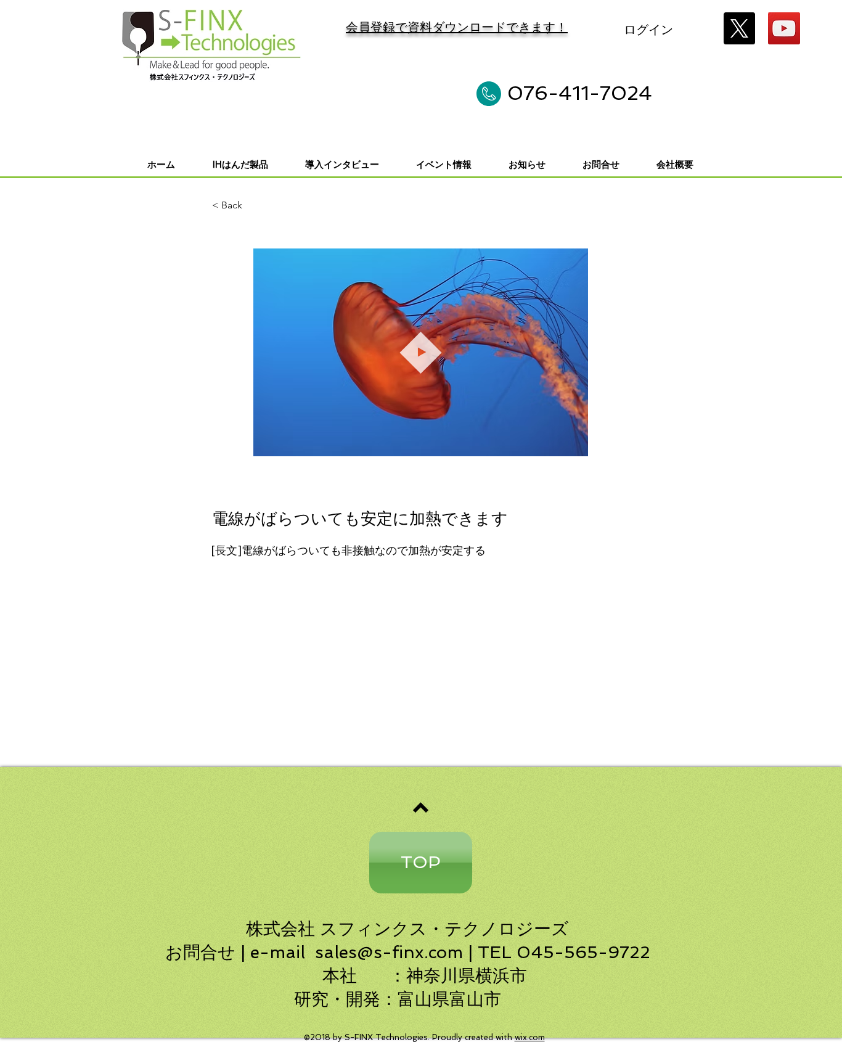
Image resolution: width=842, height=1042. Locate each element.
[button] (572, 442)
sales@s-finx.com (389, 952)
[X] (739, 28)
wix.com (530, 1037)
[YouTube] (784, 28)
